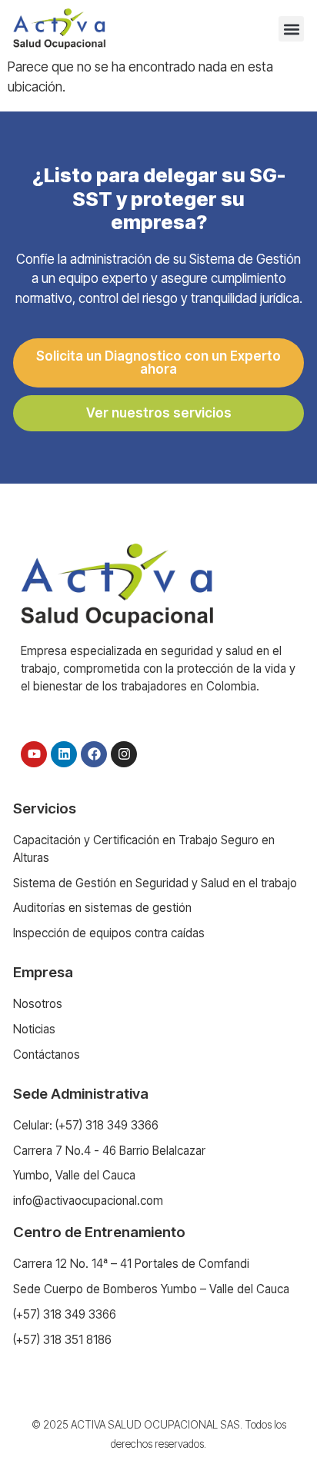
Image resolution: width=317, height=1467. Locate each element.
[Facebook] (94, 754)
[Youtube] (34, 754)
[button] (291, 29)
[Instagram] (124, 754)
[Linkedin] (64, 754)
